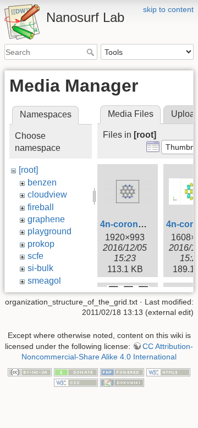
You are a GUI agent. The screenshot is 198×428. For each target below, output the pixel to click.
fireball (41, 207)
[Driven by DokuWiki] (122, 382)
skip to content (168, 9)
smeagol (44, 280)
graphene (46, 219)
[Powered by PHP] (122, 371)
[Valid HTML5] (168, 371)
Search (91, 52)
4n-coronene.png (136, 224)
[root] (28, 169)
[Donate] (76, 371)
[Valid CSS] (76, 382)
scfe (35, 256)
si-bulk (40, 268)
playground (50, 231)
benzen (42, 182)
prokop (41, 244)
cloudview (47, 194)
